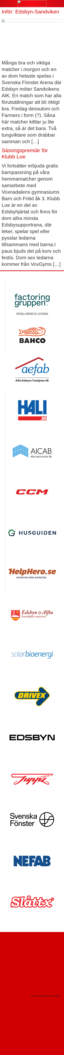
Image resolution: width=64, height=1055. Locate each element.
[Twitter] (4, 996)
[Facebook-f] (4, 994)
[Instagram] (10, 994)
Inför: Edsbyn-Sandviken (30, 12)
